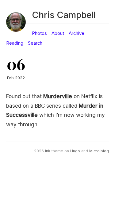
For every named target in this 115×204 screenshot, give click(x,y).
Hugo (75, 151)
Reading (14, 43)
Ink (47, 151)
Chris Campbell (64, 14)
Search (35, 43)
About (58, 33)
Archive (76, 33)
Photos (39, 33)
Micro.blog (99, 151)
